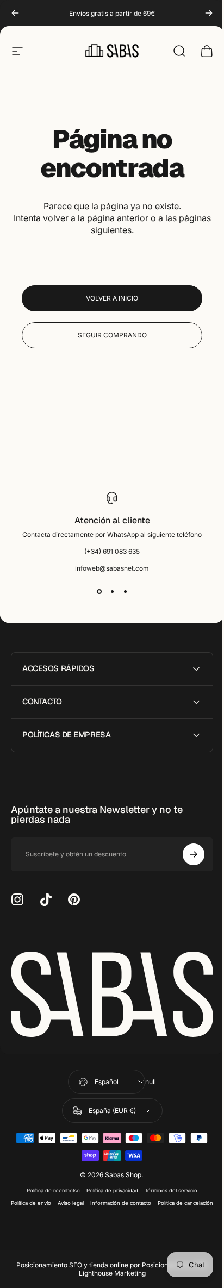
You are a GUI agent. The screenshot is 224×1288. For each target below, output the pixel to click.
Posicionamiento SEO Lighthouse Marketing (139, 1278)
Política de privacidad (108, 1187)
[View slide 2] (112, 591)
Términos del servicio (167, 1187)
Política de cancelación (108, 1212)
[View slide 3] (125, 591)
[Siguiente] (209, 13)
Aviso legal (98, 1200)
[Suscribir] (185, 854)
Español (103, 1078)
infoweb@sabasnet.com (112, 568)
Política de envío (58, 1200)
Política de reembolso (49, 1187)
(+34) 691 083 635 (112, 551)
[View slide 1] (98, 591)
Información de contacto (147, 1200)
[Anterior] (15, 13)
